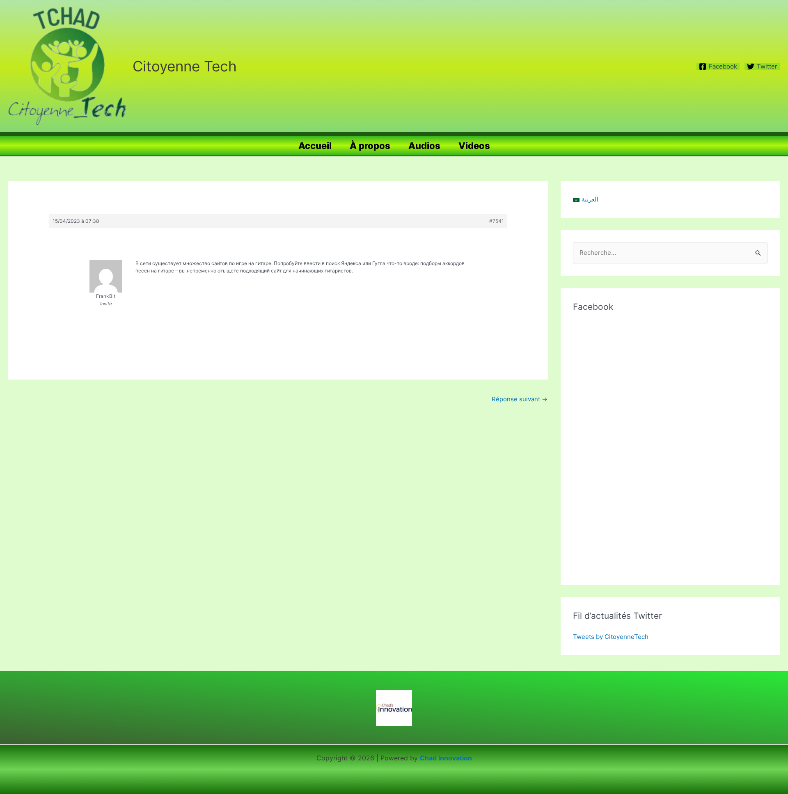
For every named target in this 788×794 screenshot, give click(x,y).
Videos (474, 145)
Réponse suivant (519, 399)
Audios (424, 145)
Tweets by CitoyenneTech (610, 637)
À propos (370, 145)
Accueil (315, 145)
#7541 (496, 221)
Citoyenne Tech (185, 66)
